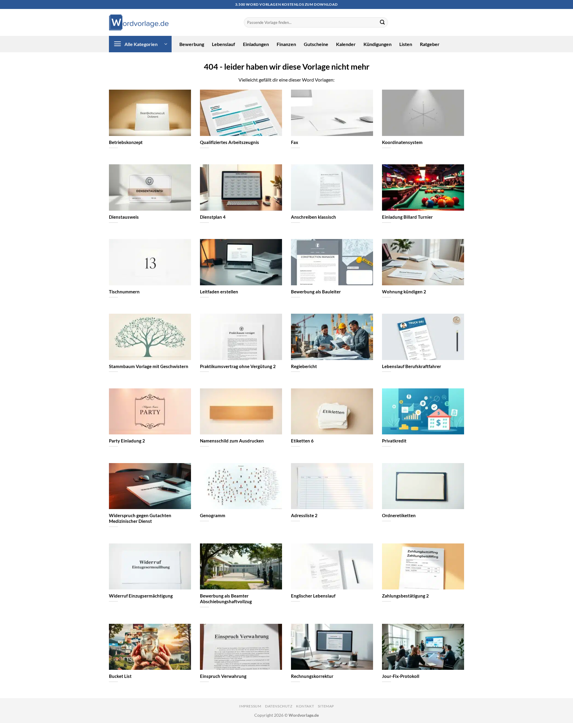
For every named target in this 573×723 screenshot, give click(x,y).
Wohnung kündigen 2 (404, 291)
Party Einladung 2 (127, 440)
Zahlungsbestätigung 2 (405, 595)
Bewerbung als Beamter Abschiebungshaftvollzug (226, 598)
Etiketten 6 (302, 440)
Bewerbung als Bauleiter (316, 291)
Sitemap (326, 706)
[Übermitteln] (382, 22)
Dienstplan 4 (213, 217)
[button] (140, 44)
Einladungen (256, 44)
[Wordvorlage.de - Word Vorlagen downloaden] (139, 22)
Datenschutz (278, 706)
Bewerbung (191, 44)
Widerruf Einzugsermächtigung (141, 595)
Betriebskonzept (126, 142)
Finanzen (286, 44)
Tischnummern (124, 291)
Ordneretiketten (399, 515)
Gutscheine (316, 44)
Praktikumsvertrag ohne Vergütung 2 (238, 366)
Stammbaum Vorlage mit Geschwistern (148, 366)
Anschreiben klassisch (313, 217)
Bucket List (120, 676)
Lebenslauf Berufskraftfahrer (411, 366)
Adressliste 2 (304, 515)
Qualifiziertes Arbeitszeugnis (229, 142)
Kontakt (305, 706)
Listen (405, 44)
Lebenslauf (223, 44)
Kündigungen (377, 44)
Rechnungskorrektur (312, 676)
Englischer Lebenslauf (313, 595)
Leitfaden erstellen (219, 291)
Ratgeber (430, 44)
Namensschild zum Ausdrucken (232, 440)
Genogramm (212, 515)
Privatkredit (394, 440)
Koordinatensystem (402, 142)
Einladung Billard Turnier (407, 217)
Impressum (250, 706)
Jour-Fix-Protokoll (400, 676)
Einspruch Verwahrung (223, 676)
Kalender (346, 44)
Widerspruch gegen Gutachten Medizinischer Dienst (140, 518)
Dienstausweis (124, 217)
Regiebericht (304, 366)
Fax (294, 142)
